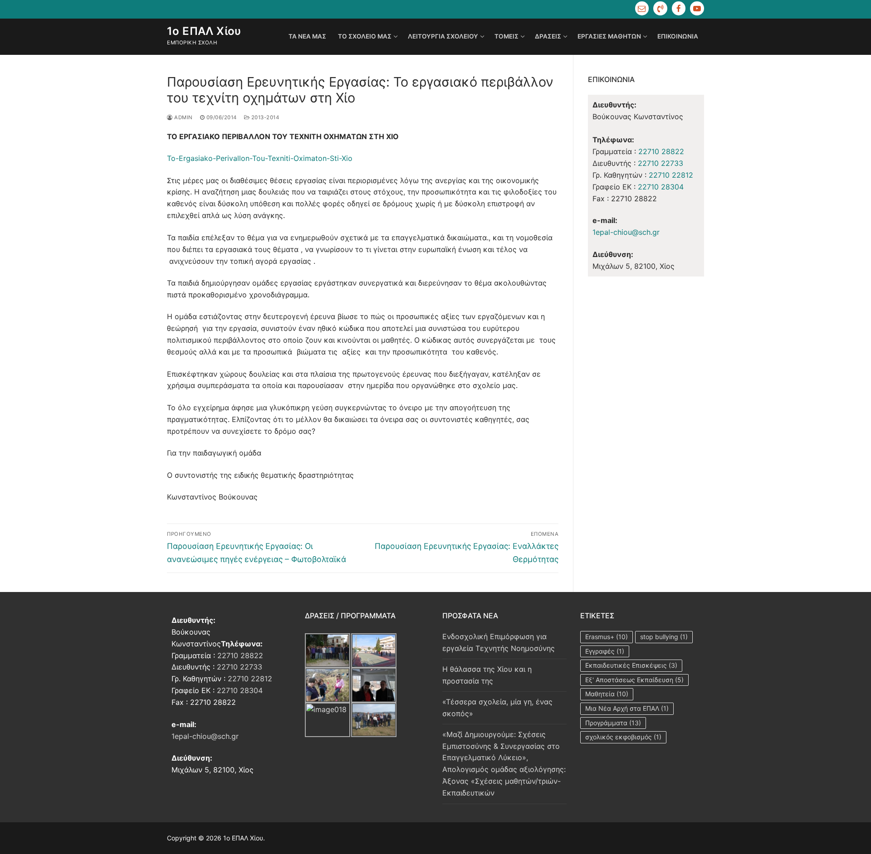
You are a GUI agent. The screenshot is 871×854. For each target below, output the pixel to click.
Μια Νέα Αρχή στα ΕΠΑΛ (627, 708)
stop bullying (664, 636)
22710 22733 (660, 163)
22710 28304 (661, 186)
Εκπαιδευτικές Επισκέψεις (631, 665)
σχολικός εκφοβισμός (623, 737)
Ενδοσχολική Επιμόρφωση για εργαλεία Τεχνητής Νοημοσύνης (498, 642)
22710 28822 (661, 151)
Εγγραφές (604, 651)
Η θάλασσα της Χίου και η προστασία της (487, 675)
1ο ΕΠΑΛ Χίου (204, 31)
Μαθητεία (606, 694)
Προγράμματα (613, 723)
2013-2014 (264, 117)
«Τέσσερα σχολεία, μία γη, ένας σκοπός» (497, 707)
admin (183, 117)
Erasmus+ (606, 636)
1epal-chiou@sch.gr (626, 232)
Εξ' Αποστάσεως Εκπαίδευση (634, 680)
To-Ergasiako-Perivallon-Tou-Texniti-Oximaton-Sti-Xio (259, 158)
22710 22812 (671, 175)
